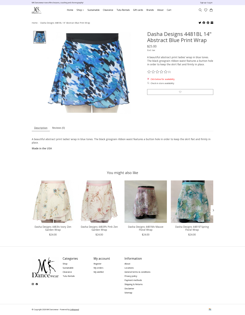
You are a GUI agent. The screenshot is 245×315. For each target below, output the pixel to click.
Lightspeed (74, 309)
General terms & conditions (137, 271)
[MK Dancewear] (36, 10)
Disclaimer (129, 288)
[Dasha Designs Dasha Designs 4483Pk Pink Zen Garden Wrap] (99, 201)
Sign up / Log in (206, 2)
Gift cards (138, 10)
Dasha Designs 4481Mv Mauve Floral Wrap (145, 228)
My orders (98, 267)
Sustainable (93, 10)
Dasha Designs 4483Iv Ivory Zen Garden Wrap (53, 228)
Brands (150, 10)
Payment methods (133, 280)
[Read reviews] (157, 72)
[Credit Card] (210, 309)
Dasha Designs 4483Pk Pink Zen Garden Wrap (99, 228)
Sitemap (128, 292)
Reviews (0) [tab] (58, 127)
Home (70, 10)
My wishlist (99, 271)
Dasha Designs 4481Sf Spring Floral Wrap (192, 228)
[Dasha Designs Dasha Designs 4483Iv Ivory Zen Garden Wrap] (53, 201)
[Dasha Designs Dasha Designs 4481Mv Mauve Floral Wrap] (145, 201)
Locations (129, 267)
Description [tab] (40, 127)
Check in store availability (162, 83)
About (160, 10)
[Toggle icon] (200, 10)
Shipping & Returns (133, 284)
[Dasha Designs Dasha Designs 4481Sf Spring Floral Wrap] (192, 201)
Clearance (108, 10)
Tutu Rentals (123, 10)
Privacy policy (130, 276)
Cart (169, 10)
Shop (65, 263)
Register (98, 263)
